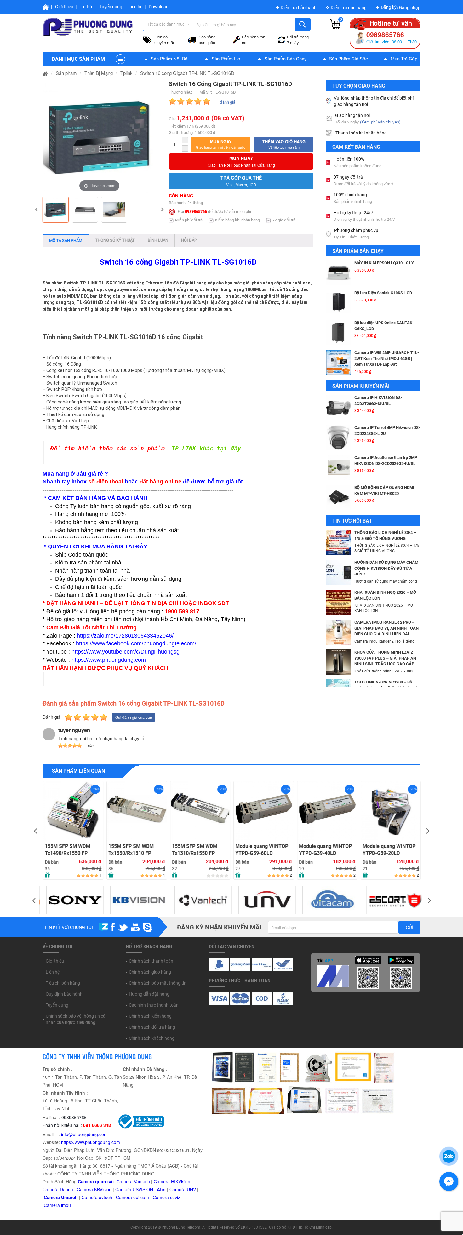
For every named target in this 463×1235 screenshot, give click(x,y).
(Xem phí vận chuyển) (380, 122)
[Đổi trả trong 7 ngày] (281, 39)
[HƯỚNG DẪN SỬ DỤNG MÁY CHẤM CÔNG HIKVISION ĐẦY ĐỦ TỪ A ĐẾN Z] (338, 572)
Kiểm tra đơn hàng (349, 7)
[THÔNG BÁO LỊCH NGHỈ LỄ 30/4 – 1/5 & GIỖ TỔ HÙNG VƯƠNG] (338, 542)
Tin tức (86, 6)
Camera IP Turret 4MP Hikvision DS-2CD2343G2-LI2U (387, 430)
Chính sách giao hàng (150, 972)
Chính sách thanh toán (151, 960)
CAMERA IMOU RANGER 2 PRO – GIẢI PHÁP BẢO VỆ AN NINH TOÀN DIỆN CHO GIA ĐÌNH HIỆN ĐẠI (386, 628)
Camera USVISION (134, 1189)
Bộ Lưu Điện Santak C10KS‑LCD (383, 292)
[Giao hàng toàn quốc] (192, 39)
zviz (176, 1197)
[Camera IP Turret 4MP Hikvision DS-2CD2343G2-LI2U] (338, 437)
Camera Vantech (133, 1181)
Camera (90, 1197)
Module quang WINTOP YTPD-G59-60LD (261, 849)
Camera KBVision (94, 1189)
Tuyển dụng (111, 6)
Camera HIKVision (172, 1181)
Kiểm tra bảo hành (299, 7)
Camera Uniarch (61, 1197)
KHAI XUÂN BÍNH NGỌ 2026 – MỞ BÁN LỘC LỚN (385, 595)
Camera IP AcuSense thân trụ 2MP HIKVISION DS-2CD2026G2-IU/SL (385, 460)
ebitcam (141, 1197)
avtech (105, 1197)
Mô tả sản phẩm (65, 240)
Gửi (409, 927)
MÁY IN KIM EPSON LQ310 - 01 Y (384, 262)
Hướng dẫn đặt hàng (149, 994)
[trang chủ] (45, 73)
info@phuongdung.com (84, 1134)
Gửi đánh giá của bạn (133, 717)
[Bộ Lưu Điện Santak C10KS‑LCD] (338, 302)
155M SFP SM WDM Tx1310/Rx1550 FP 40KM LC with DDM (194, 850)
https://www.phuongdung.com (90, 1142)
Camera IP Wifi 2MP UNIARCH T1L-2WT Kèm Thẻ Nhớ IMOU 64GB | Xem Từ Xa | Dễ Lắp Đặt (386, 358)
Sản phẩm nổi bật (170, 59)
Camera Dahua (58, 1189)
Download (159, 6)
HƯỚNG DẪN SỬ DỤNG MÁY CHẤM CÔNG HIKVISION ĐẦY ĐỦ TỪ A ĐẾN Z (386, 568)
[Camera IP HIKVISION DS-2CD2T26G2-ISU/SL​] (338, 407)
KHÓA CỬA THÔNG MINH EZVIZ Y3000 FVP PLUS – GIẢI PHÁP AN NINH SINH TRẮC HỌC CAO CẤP (385, 658)
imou (66, 1205)
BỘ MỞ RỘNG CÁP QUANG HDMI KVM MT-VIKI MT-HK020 (384, 490)
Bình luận (158, 240)
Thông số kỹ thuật (115, 240)
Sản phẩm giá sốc (348, 59)
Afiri (161, 1189)
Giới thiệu (64, 6)
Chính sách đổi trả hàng (152, 1027)
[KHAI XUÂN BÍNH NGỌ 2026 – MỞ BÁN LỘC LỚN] (338, 601)
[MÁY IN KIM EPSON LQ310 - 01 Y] (338, 272)
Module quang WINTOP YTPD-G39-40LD (325, 849)
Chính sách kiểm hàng (150, 1016)
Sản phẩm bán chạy (285, 59)
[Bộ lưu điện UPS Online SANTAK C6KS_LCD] (338, 332)
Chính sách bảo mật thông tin (157, 983)
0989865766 (196, 211)
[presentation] (35, 830)
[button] (220, 144)
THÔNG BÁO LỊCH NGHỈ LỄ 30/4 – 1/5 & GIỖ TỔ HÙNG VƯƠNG (385, 535)
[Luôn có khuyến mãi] (147, 39)
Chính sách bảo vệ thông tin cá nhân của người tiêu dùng (76, 1019)
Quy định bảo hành (64, 994)
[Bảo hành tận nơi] (236, 39)
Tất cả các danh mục (166, 24)
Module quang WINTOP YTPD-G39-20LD (388, 849)
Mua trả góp (404, 59)
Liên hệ (135, 6)
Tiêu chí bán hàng (63, 983)
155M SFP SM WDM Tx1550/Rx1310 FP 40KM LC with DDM (130, 850)
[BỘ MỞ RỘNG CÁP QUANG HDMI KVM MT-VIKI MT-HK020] (338, 497)
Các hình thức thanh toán (154, 1005)
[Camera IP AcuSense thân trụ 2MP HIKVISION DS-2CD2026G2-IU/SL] (338, 467)
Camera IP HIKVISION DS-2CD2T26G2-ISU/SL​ (378, 400)
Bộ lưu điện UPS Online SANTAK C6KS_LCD (383, 325)
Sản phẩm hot (227, 59)
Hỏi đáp (189, 240)
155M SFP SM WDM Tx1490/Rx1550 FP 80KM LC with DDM (67, 850)
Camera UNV (182, 1189)
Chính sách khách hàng (151, 1038)
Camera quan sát (96, 1181)
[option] (99, 136)
